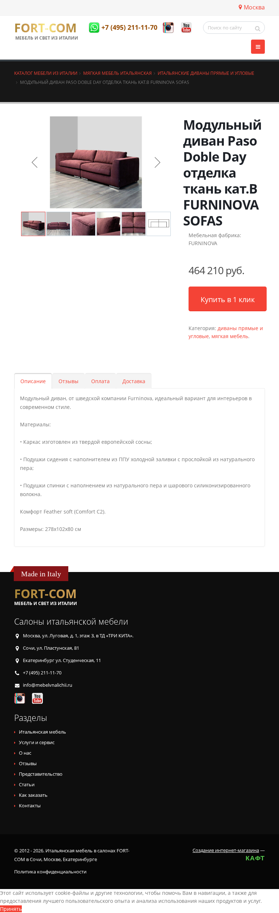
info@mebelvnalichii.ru (47, 685)
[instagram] (168, 27)
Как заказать (33, 795)
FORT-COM (45, 28)
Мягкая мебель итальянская (117, 73)
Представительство (40, 774)
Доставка (133, 381)
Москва (254, 7)
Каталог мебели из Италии (45, 73)
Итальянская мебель (42, 732)
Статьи (27, 785)
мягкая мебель (229, 336)
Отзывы (68, 381)
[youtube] (186, 27)
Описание (33, 381)
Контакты (30, 806)
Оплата (100, 381)
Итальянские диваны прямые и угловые (206, 73)
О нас (25, 753)
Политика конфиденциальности (50, 872)
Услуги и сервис (36, 742)
